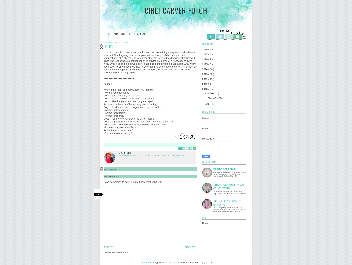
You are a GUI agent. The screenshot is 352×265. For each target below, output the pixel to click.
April (208, 104)
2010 (205, 89)
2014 (205, 69)
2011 (205, 84)
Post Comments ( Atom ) (120, 252)
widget (99, 198)
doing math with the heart (225, 169)
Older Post (109, 247)
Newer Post (191, 247)
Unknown (224, 31)
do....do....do (215, 97)
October (210, 93)
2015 (205, 64)
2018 (205, 49)
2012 (205, 79)
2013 (205, 74)
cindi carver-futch (176, 10)
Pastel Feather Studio (173, 262)
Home (205, 223)
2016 (205, 59)
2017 (205, 54)
